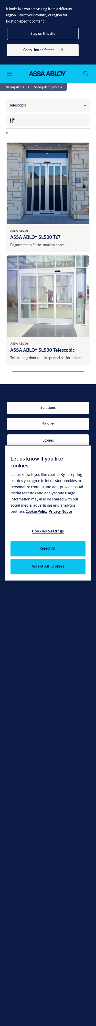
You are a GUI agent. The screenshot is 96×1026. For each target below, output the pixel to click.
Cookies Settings (48, 531)
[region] (48, 513)
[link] (43, 50)
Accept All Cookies (48, 566)
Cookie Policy (36, 511)
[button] (43, 34)
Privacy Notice (60, 511)
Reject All (48, 548)
